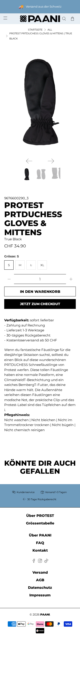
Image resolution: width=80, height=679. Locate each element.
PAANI (45, 614)
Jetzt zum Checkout (40, 304)
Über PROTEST (40, 516)
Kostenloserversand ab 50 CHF (31, 340)
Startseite (35, 30)
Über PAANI (40, 535)
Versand (40, 572)
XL (42, 265)
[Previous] (29, 161)
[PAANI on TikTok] (46, 561)
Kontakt (40, 550)
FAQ (40, 543)
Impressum (40, 595)
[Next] (51, 161)
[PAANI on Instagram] (40, 561)
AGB (40, 580)
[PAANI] (40, 18)
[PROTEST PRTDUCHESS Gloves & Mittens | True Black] (40, 102)
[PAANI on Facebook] (34, 561)
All (50, 30)
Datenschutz (40, 587)
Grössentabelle (40, 523)
